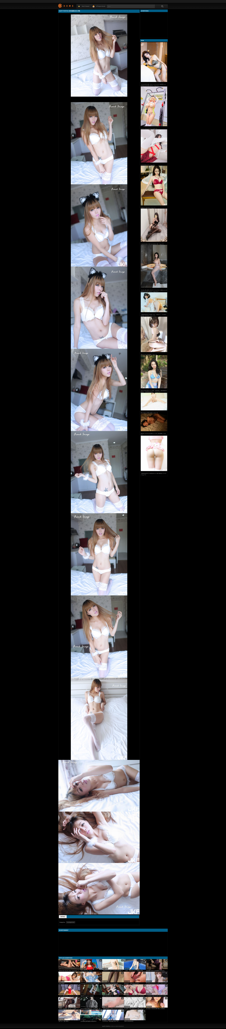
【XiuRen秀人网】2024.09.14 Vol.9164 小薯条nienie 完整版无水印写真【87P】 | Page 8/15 (154, 290)
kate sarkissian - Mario (86, 970)
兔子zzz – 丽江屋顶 (63, 1021)
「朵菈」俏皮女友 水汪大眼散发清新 (133, 970)
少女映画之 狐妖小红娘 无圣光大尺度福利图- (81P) (157, 996)
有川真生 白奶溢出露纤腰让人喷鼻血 (155, 1008)
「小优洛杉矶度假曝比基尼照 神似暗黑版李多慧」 (135, 996)
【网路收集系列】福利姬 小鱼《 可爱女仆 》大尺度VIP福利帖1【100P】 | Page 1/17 (153, 315)
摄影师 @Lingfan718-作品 (87, 996)
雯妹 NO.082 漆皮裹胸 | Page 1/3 (149, 354)
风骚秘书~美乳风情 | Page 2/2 (148, 208)
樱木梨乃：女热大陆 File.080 (131, 983)
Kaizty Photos (66, 6)
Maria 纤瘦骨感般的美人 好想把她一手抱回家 (91, 1008)
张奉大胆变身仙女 (128, 1021)
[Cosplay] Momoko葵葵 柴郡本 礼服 (90, 983)
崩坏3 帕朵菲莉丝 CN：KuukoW (110, 996)
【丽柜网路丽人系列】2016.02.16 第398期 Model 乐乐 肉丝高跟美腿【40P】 (113, 1008)
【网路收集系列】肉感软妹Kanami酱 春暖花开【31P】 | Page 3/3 (154, 474)
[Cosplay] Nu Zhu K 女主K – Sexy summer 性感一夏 (157, 983)
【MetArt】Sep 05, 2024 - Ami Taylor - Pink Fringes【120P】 (69, 970)
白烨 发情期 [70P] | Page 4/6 (148, 165)
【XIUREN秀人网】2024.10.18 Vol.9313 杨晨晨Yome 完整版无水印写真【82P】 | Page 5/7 (153, 85)
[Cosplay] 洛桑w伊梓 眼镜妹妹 (110, 983)
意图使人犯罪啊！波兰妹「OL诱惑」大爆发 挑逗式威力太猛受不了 (69, 1008)
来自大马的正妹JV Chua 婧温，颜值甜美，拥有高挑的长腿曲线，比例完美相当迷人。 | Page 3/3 (154, 391)
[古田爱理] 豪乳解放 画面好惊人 (89, 1021)
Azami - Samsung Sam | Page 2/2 (149, 128)
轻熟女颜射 (61, 983)
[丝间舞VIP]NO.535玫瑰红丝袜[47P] (155, 970)
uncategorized (70, 922)
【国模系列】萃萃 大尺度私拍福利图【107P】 (113, 970)
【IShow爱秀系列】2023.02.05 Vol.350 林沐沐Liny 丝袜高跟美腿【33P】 (69, 996)
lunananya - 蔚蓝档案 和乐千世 (110, 1021)
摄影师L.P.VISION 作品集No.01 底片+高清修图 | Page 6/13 (153, 434)
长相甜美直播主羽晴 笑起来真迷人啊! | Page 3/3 (152, 244)
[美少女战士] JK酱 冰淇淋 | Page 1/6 (149, 412)
